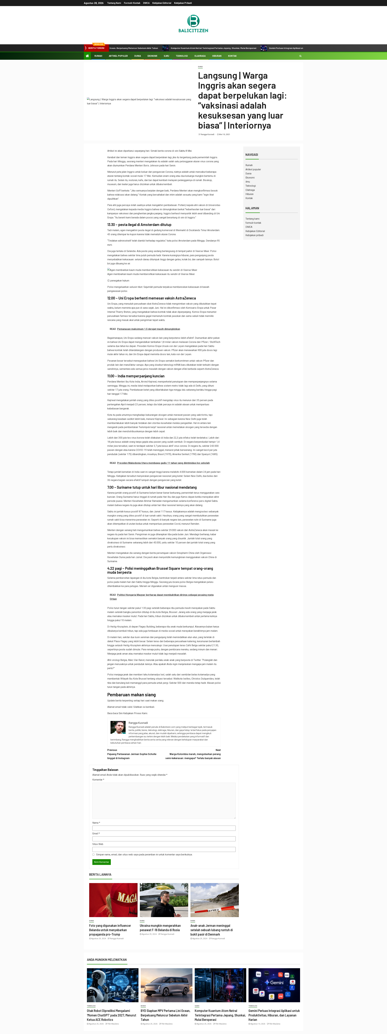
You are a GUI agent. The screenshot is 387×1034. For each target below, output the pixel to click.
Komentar (98, 779)
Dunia (137, 56)
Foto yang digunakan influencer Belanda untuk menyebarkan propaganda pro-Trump (110, 929)
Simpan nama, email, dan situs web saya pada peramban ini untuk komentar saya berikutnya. (144, 854)
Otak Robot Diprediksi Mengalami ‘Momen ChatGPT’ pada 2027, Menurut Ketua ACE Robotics (111, 1015)
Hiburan (216, 56)
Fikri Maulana (113, 1024)
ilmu (166, 56)
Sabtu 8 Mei (185, 150)
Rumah (98, 56)
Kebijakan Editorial (161, 3)
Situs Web (97, 844)
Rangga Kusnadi (208, 134)
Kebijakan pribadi (183, 3)
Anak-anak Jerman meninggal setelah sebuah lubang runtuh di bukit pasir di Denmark (211, 929)
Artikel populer (118, 56)
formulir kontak (132, 3)
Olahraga (200, 56)
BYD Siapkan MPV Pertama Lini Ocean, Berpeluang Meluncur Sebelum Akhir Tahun (165, 1015)
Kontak (232, 56)
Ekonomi (152, 56)
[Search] (300, 56)
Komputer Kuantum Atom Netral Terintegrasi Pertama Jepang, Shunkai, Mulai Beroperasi (173, 48)
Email (96, 833)
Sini (121, 713)
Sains (197, 1006)
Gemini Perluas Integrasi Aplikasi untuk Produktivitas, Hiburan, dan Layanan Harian (268, 48)
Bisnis (143, 1006)
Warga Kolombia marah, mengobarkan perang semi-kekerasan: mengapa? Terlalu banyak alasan (193, 754)
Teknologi (182, 56)
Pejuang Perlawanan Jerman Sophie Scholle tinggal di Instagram (131, 754)
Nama (96, 822)
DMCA (146, 3)
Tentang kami (114, 3)
